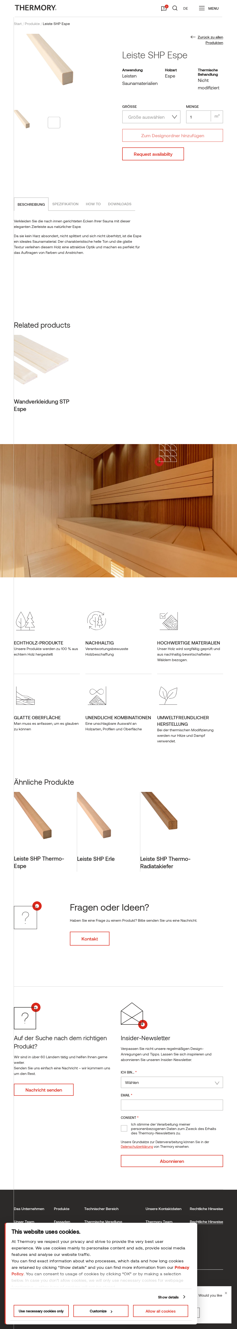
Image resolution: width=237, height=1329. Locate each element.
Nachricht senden (43, 1089)
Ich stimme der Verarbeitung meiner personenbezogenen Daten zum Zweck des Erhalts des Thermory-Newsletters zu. (173, 1128)
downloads (119, 204)
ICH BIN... (129, 1072)
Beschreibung (31, 204)
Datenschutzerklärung (137, 1146)
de (185, 8)
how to (93, 204)
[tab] (31, 204)
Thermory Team (159, 1221)
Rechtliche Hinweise (206, 1221)
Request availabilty (153, 154)
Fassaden (62, 1221)
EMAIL (126, 1095)
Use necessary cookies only (41, 1311)
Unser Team (24, 1221)
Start (18, 23)
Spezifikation (65, 204)
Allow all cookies (161, 1311)
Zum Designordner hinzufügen (172, 135)
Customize (98, 1311)
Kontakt (89, 938)
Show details (168, 1297)
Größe (129, 106)
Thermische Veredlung (103, 1221)
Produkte (32, 23)
